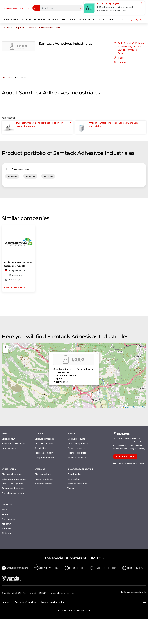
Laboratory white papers (14, 478)
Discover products (76, 438)
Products (20, 77)
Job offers (7, 523)
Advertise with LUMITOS (14, 593)
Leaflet (127, 407)
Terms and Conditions (25, 602)
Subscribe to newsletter (13, 443)
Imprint (6, 602)
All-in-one (7, 533)
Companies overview (45, 457)
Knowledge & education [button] (93, 19)
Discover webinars (43, 474)
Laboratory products (77, 443)
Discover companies (44, 438)
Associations (41, 448)
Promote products (76, 452)
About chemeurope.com (62, 593)
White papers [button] (69, 19)
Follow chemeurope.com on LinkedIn (130, 463)
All (35, 8)
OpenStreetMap (139, 407)
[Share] (137, 20)
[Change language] (142, 20)
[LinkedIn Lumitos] (144, 602)
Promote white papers (13, 488)
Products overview (76, 457)
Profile (7, 77)
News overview (9, 448)
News (4, 509)
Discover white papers (12, 474)
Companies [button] (17, 19)
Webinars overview (44, 483)
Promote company (44, 452)
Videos (70, 488)
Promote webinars (44, 478)
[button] (74, 388)
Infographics (73, 478)
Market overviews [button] (49, 19)
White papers (8, 519)
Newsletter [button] (116, 19)
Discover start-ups (44, 443)
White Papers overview (13, 492)
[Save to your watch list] (132, 20)
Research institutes (77, 483)
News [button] (6, 19)
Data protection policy (52, 602)
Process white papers (12, 483)
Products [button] (31, 19)
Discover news (9, 438)
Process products (76, 448)
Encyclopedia (74, 474)
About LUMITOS (38, 593)
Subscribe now (125, 456)
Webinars (6, 528)
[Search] (80, 8)
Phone (121, 57)
